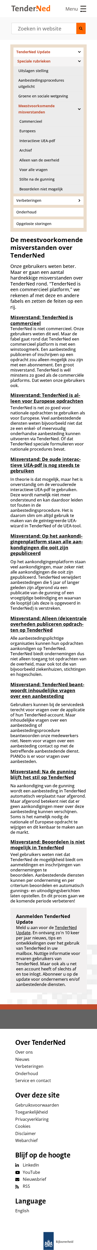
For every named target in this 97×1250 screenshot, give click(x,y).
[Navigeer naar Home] (30, 10)
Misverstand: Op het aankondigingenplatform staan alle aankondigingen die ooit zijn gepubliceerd (46, 545)
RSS (26, 1186)
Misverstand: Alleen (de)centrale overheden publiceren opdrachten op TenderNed (48, 624)
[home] (48, 1241)
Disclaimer (25, 1133)
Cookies (23, 1126)
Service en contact (33, 1080)
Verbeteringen (29, 1066)
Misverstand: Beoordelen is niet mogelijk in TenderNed (47, 845)
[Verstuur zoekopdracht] (81, 28)
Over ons (24, 1052)
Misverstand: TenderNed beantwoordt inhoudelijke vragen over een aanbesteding (47, 690)
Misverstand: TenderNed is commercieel (41, 320)
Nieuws (22, 1059)
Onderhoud (26, 1073)
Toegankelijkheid (31, 1112)
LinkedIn (31, 1165)
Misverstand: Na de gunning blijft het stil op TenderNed (43, 774)
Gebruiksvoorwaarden (37, 1105)
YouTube (31, 1172)
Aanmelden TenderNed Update (43, 919)
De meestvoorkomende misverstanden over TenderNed (46, 247)
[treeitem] (48, 52)
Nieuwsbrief (34, 1179)
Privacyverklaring (32, 1119)
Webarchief (26, 1140)
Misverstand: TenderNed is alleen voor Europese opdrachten (46, 398)
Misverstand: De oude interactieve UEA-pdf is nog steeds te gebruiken (45, 465)
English (22, 1211)
